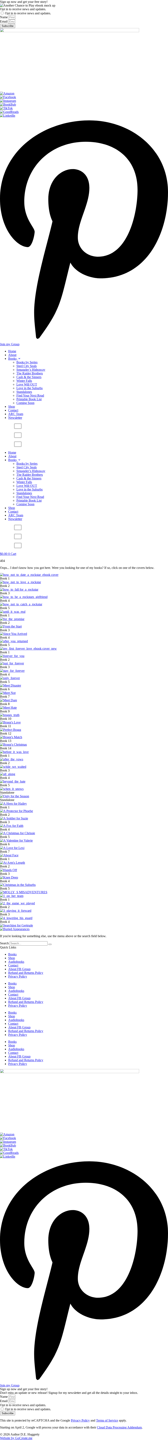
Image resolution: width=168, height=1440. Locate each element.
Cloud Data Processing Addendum (119, 1427)
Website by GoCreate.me (16, 1438)
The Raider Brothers (29, 373)
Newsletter (15, 417)
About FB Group (19, 969)
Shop (11, 406)
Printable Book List (29, 399)
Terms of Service (107, 1420)
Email (4, 21)
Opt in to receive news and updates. (23, 9)
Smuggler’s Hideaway (30, 369)
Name (4, 17)
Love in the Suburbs (29, 388)
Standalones (24, 392)
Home (12, 351)
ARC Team (15, 414)
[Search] (50, 944)
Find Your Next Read (30, 395)
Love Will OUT (26, 384)
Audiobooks (16, 961)
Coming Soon (25, 403)
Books (12, 358)
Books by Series (26, 362)
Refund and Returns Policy (25, 972)
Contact (13, 410)
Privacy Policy (17, 976)
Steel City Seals (26, 366)
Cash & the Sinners (28, 377)
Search (4, 943)
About (12, 355)
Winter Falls (24, 380)
